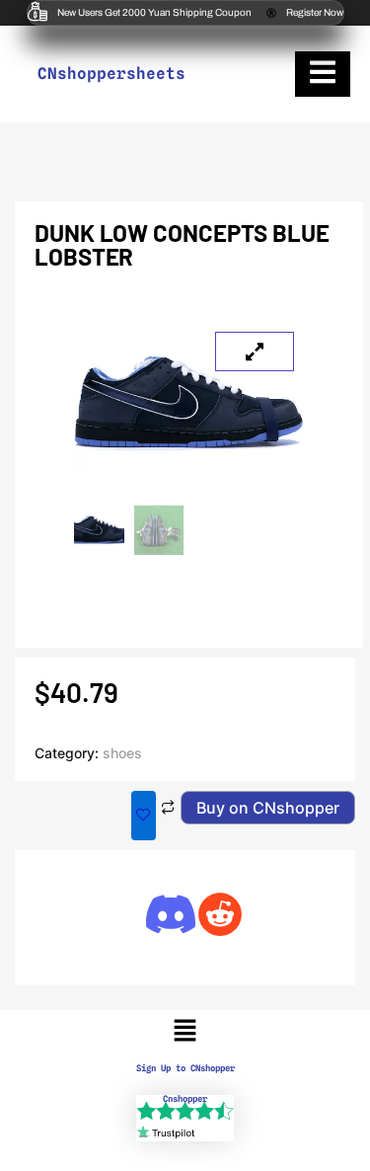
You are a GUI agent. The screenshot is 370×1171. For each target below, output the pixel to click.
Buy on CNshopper (267, 808)
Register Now (314, 12)
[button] (184, 1031)
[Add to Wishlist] (143, 815)
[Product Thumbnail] (254, 351)
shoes (122, 752)
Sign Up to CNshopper (185, 1067)
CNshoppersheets (111, 73)
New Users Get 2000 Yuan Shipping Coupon (154, 12)
